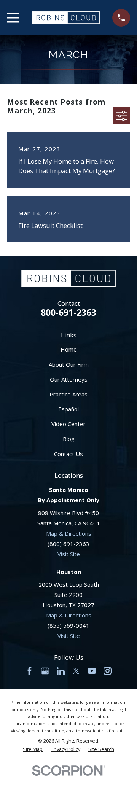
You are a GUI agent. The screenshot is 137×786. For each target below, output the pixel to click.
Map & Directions (68, 533)
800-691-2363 (68, 312)
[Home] (66, 18)
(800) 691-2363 (68, 543)
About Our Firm (69, 364)
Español (68, 409)
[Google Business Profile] (45, 671)
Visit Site (68, 554)
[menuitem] (33, 749)
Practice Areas (68, 394)
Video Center (68, 424)
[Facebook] (29, 671)
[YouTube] (92, 671)
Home (69, 349)
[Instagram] (108, 671)
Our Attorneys (69, 379)
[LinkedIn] (61, 671)
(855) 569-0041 (68, 625)
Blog (69, 438)
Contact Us (68, 454)
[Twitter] (76, 671)
